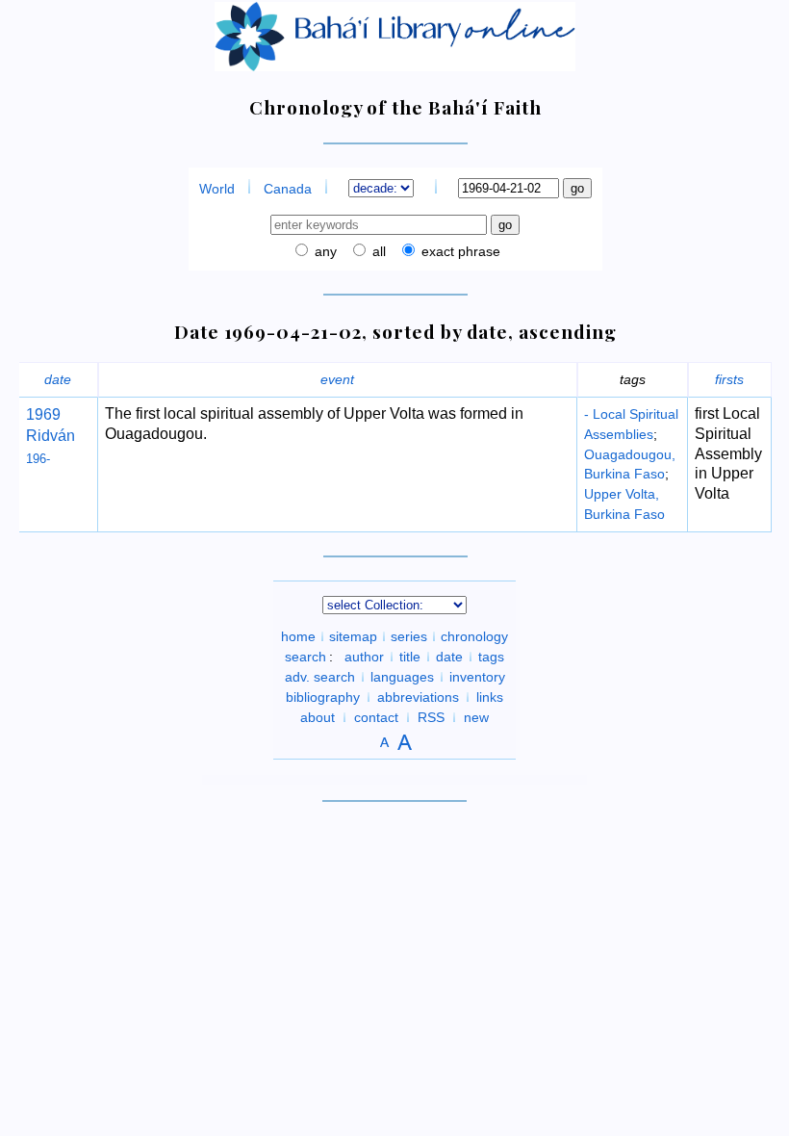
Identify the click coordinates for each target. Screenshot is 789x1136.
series (409, 636)
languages (402, 676)
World (217, 188)
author (364, 656)
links (489, 697)
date (57, 379)
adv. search (320, 676)
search (305, 656)
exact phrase (459, 251)
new (476, 717)
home (298, 636)
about (317, 717)
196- (38, 459)
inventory (477, 676)
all (377, 251)
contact (376, 717)
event (337, 379)
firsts (729, 379)
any (324, 251)
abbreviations (418, 697)
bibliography (323, 697)
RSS (431, 717)
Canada (288, 188)
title (409, 656)
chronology (474, 636)
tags (491, 656)
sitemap (353, 636)
